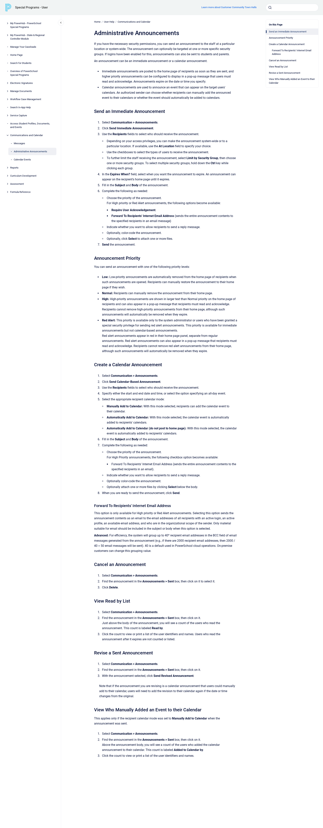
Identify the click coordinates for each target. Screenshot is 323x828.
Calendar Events (22, 159)
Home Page (16, 55)
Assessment (17, 183)
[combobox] (292, 7)
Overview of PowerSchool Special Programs (24, 73)
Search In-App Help (20, 107)
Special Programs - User (31, 7)
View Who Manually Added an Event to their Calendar (292, 81)
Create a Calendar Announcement (287, 44)
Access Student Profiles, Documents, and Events (30, 125)
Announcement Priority (281, 37)
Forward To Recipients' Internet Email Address (291, 52)
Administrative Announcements (30, 151)
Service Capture (18, 115)
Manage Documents (21, 91)
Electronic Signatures (21, 82)
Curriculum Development (23, 175)
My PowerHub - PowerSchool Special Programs (25, 25)
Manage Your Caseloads (23, 46)
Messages (19, 143)
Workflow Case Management (25, 99)
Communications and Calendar (26, 135)
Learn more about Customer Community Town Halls (229, 7)
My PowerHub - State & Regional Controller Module (27, 37)
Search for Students (20, 63)
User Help (109, 21)
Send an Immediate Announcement (287, 31)
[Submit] (270, 8)
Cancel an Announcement (282, 60)
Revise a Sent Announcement (284, 72)
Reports (14, 167)
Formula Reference (20, 192)
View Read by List (278, 66)
